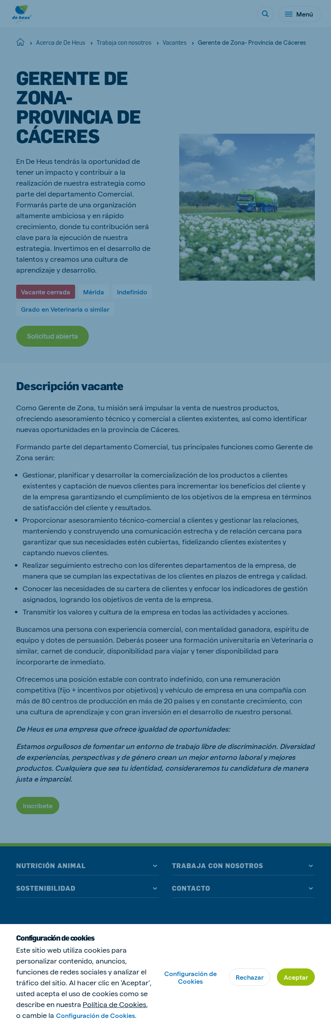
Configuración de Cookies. (96, 1015)
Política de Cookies (114, 1004)
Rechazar (250, 977)
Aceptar (296, 977)
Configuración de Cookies (190, 977)
